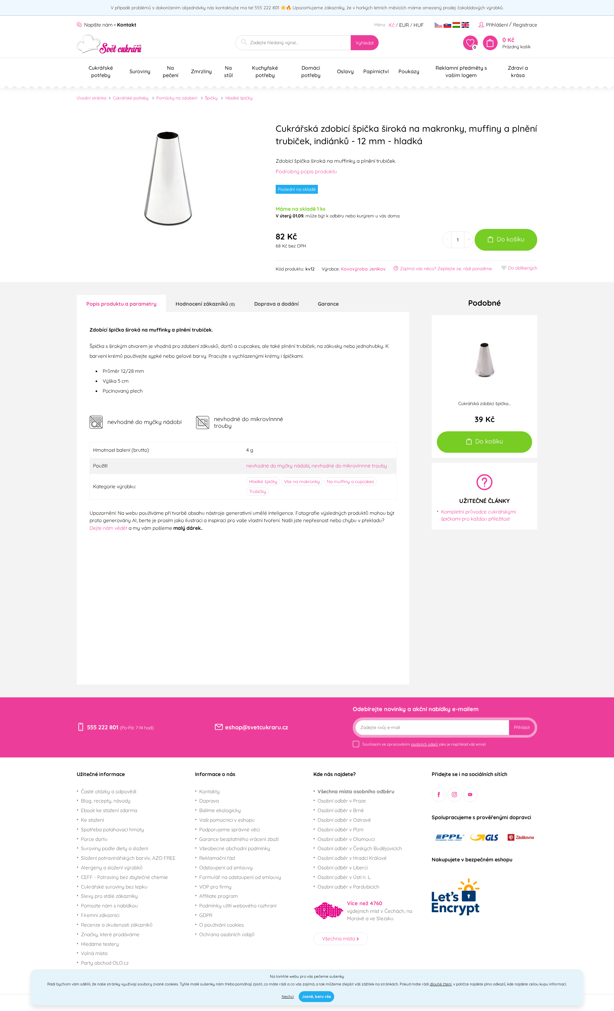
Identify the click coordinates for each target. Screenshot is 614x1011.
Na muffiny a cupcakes (350, 481)
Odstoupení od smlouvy (226, 867)
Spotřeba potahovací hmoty (112, 829)
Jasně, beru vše (316, 996)
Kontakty (209, 791)
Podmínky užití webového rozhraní (237, 905)
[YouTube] (470, 795)
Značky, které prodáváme (110, 934)
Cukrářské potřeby (130, 97)
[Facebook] (439, 795)
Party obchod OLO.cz (105, 963)
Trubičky (257, 491)
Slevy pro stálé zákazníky (109, 896)
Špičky (211, 97)
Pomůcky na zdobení (176, 97)
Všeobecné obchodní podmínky (234, 848)
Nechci (288, 996)
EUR (404, 25)
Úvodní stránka (91, 97)
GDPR (205, 915)
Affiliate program (218, 896)
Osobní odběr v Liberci (343, 867)
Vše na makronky (302, 481)
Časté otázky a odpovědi (108, 791)
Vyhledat (365, 43)
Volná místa (94, 953)
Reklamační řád (217, 858)
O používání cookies (221, 924)
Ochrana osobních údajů (227, 934)
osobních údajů (424, 744)
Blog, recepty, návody (105, 800)
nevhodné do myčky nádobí (277, 465)
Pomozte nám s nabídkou (109, 905)
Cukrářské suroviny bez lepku (114, 886)
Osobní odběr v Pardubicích (348, 886)
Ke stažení (92, 820)
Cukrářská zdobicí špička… (484, 403)
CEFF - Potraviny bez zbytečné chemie (124, 877)
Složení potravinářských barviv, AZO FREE (128, 858)
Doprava (209, 800)
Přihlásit (522, 727)
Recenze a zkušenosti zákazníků (117, 924)
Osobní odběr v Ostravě (344, 820)
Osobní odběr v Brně (341, 810)
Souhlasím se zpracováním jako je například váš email (424, 744)
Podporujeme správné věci (229, 829)
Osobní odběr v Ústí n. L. (344, 877)
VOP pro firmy (215, 886)
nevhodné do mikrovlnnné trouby (349, 465)
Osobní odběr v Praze (342, 800)
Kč (392, 25)
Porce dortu (94, 839)
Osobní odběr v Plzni (340, 829)
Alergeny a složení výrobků (112, 867)
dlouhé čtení (441, 984)
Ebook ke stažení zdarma (109, 810)
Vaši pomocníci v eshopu (227, 820)
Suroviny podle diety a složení (114, 848)
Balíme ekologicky (220, 810)
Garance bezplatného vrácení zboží (239, 839)
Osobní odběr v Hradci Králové (352, 858)
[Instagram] (454, 795)
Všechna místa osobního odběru (356, 791)
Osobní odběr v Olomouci (346, 839)
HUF (418, 25)
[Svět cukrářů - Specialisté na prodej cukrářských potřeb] (109, 44)
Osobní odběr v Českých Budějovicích (360, 848)
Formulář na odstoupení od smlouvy (240, 877)
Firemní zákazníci (100, 915)
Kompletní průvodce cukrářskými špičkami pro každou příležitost (478, 515)
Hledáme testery (100, 944)
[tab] (121, 303)
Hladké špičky (238, 97)
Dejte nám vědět (108, 528)
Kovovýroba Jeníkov (363, 269)
